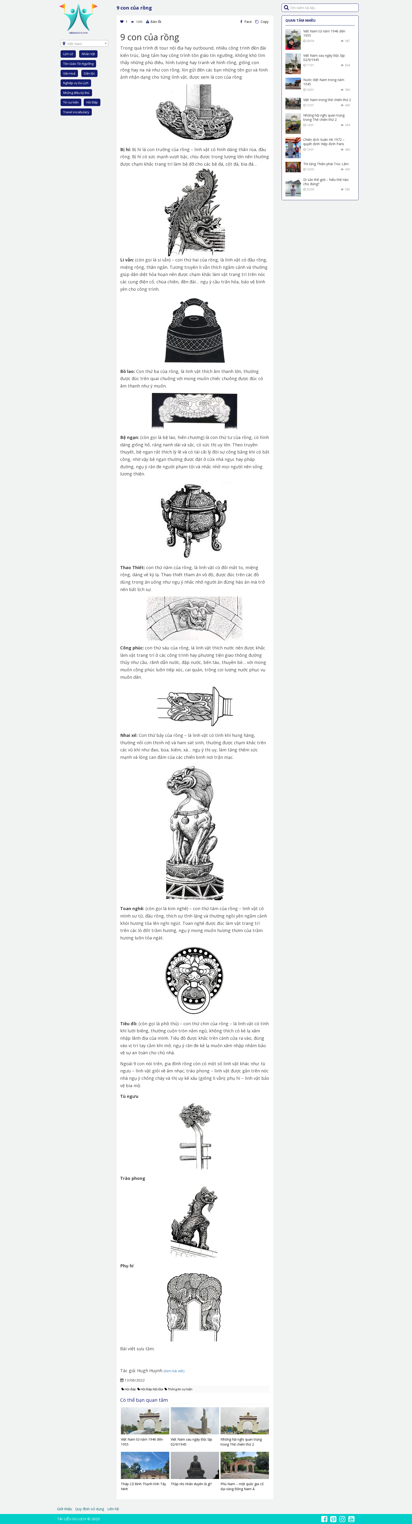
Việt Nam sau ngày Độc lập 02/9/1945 (324, 57)
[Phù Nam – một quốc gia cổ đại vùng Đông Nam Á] (245, 1466)
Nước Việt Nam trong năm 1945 (323, 81)
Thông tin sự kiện (180, 1389)
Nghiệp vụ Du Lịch (75, 83)
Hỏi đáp (130, 1389)
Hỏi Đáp (92, 102)
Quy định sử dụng (89, 1508)
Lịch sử (68, 54)
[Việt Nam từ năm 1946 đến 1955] (145, 1422)
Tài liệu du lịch (71, 1518)
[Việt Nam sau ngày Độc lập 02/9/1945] (195, 1422)
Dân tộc (89, 73)
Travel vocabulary (76, 112)
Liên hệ (113, 1508)
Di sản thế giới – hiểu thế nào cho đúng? (326, 181)
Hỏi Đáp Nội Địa (152, 1389)
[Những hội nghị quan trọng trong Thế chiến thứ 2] (245, 1422)
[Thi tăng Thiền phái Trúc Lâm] (293, 167)
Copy (264, 21)
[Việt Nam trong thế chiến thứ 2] (293, 103)
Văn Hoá (69, 73)
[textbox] (84, 43)
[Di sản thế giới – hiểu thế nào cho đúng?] (293, 187)
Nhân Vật (88, 54)
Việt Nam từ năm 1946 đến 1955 (324, 33)
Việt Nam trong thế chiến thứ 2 (327, 99)
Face (247, 21)
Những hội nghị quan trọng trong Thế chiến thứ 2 (324, 117)
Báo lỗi (155, 21)
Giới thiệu (65, 1508)
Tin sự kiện (71, 102)
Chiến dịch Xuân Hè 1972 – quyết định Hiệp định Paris (324, 141)
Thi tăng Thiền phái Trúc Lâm (326, 164)
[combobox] (84, 43)
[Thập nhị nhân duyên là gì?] (195, 1466)
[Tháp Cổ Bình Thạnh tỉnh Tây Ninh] (145, 1466)
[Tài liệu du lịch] (78, 18)
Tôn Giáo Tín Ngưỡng (78, 63)
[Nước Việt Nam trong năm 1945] (293, 83)
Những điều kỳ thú (76, 93)
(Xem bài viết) (174, 1371)
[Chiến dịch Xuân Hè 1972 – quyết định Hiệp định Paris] (293, 148)
